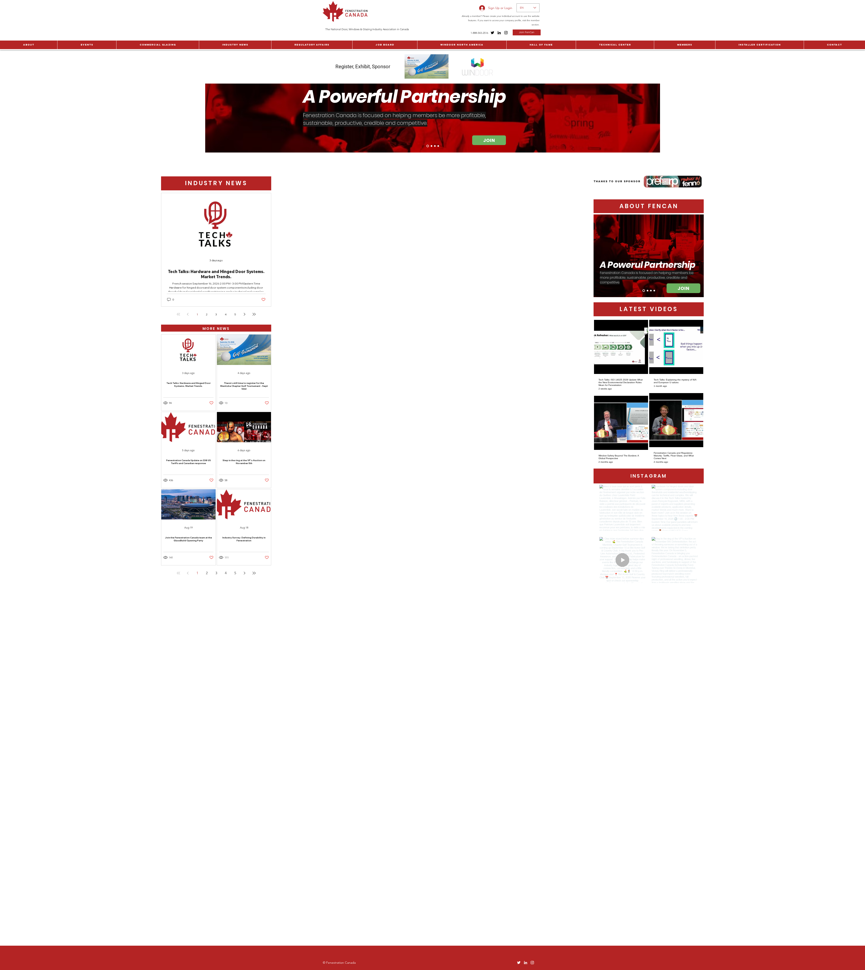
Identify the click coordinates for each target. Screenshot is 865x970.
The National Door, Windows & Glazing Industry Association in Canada (367, 29)
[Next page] (245, 314)
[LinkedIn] (499, 32)
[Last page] (254, 314)
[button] (28, 45)
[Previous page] (188, 314)
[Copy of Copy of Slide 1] (435, 146)
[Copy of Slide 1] (431, 146)
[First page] (178, 314)
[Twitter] (492, 32)
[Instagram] (506, 32)
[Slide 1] (427, 146)
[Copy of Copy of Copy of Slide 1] (438, 146)
